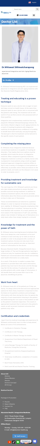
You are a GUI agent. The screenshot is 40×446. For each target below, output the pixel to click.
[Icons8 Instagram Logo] (26, 442)
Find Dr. (7, 402)
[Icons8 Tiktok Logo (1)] (14, 442)
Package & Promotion (8, 398)
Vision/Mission (10, 378)
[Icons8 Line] (18, 442)
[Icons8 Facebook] (22, 442)
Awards (7, 380)
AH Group (8, 385)
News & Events (10, 404)
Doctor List (9, 21)
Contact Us (9, 406)
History (7, 376)
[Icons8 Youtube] (9, 442)
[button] (33, 15)
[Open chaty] (34, 441)
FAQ (6, 408)
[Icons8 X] (30, 442)
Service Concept (10, 383)
